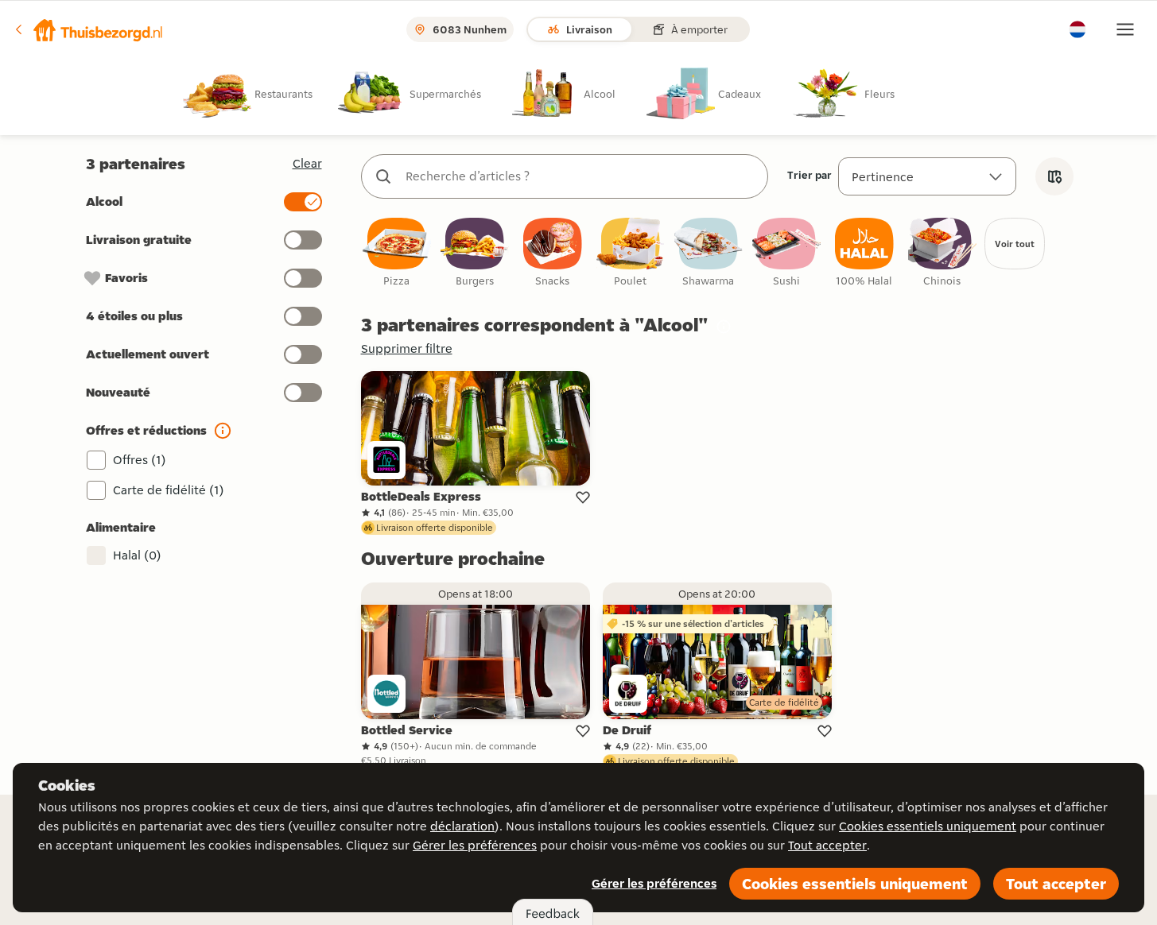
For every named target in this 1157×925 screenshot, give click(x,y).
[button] (88, 29)
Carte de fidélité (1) (168, 490)
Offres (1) (139, 459)
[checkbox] (397, 253)
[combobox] (580, 176)
